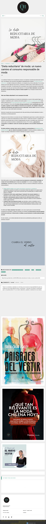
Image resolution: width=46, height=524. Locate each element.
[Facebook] (3, 517)
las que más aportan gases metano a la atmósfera (21, 102)
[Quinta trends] (23, 13)
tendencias (7, 63)
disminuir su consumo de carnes (33, 100)
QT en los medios (6, 512)
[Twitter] (11, 517)
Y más (34, 523)
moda (13, 63)
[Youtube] (8, 517)
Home (2, 63)
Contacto (24, 512)
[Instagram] (5, 517)
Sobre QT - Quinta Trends (27, 510)
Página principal (5, 510)
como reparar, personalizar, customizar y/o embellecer (20, 188)
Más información (30, 523)
